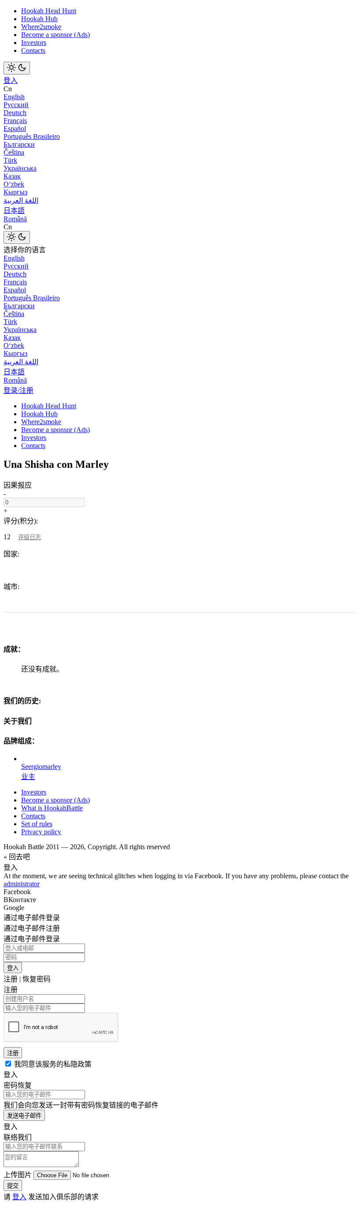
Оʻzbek (14, 184)
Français (15, 120)
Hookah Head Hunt (48, 11)
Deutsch (15, 112)
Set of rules (36, 824)
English (14, 97)
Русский (16, 104)
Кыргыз (15, 192)
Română (15, 219)
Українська (20, 168)
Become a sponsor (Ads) (55, 34)
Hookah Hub (39, 18)
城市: (11, 586)
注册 (12, 1053)
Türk (10, 160)
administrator (22, 884)
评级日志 (29, 537)
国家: (11, 554)
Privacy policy (41, 832)
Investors (33, 42)
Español (15, 128)
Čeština (14, 152)
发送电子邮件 (24, 1115)
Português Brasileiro (32, 136)
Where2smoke (41, 26)
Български (19, 144)
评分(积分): (21, 521)
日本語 (14, 210)
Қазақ (12, 176)
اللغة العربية (21, 200)
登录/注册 (18, 390)
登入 (11, 80)
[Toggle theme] (17, 68)
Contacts (33, 50)
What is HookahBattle (52, 808)
